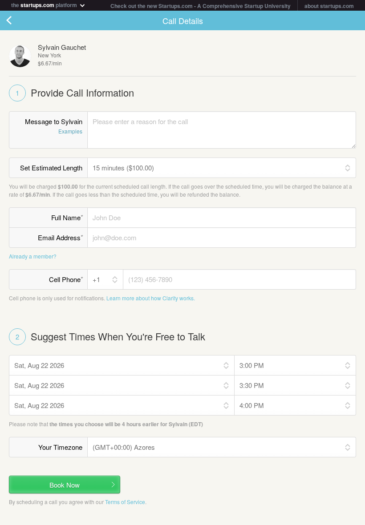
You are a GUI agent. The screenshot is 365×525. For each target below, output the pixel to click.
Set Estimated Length (51, 167)
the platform (44, 4)
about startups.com (329, 6)
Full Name (67, 217)
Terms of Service (125, 501)
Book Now (64, 484)
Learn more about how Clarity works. (150, 298)
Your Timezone (60, 447)
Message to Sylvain (53, 126)
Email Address (60, 237)
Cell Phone (66, 279)
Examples (70, 131)
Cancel (18, 20)
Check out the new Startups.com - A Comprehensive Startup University (200, 6)
